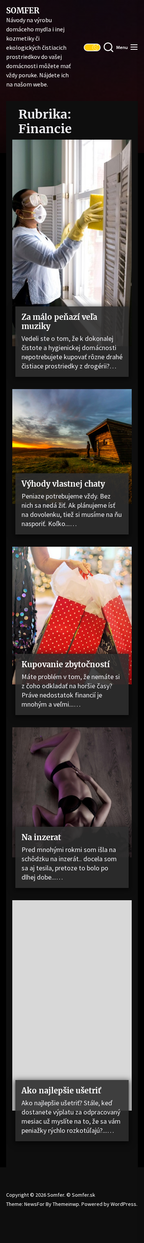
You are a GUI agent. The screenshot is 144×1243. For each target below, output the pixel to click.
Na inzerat (41, 837)
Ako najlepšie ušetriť (61, 1090)
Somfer (22, 10)
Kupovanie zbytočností (66, 664)
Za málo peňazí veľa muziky (59, 321)
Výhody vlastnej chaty (63, 484)
